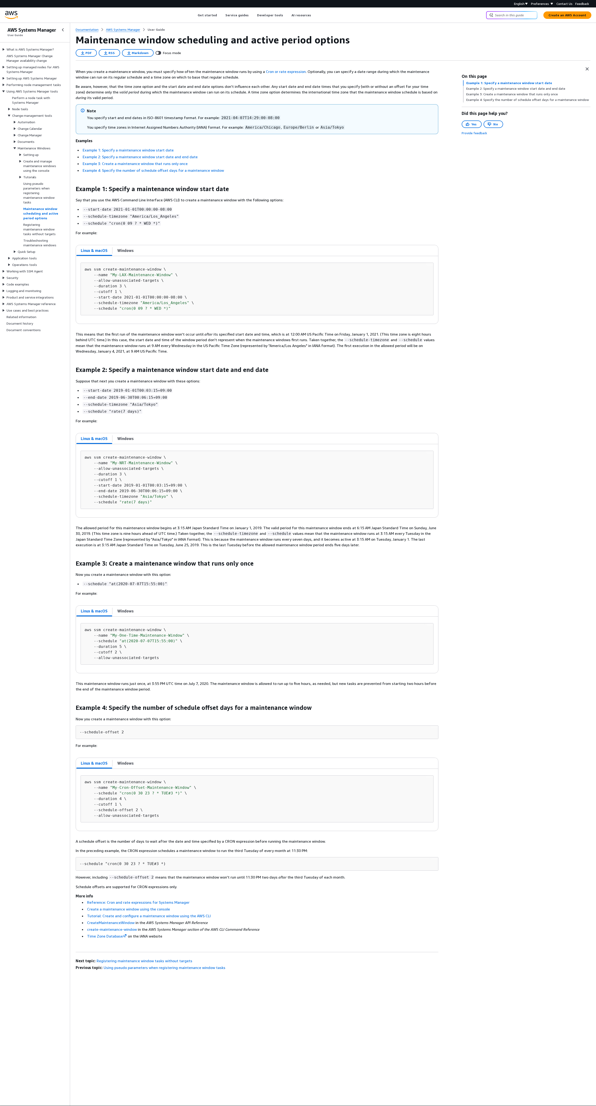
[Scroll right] (315, 15)
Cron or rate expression (286, 71)
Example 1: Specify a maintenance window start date (128, 150)
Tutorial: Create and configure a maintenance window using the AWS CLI (149, 916)
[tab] (94, 250)
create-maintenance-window (112, 929)
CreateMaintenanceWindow (111, 922)
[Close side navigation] (63, 30)
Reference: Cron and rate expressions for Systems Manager (138, 902)
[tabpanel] (257, 290)
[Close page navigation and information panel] (587, 69)
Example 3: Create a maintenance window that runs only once (135, 163)
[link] (156, 29)
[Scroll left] (194, 15)
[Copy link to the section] (72, 189)
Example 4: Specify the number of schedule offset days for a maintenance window (153, 170)
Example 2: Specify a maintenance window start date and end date (140, 157)
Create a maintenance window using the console (128, 909)
